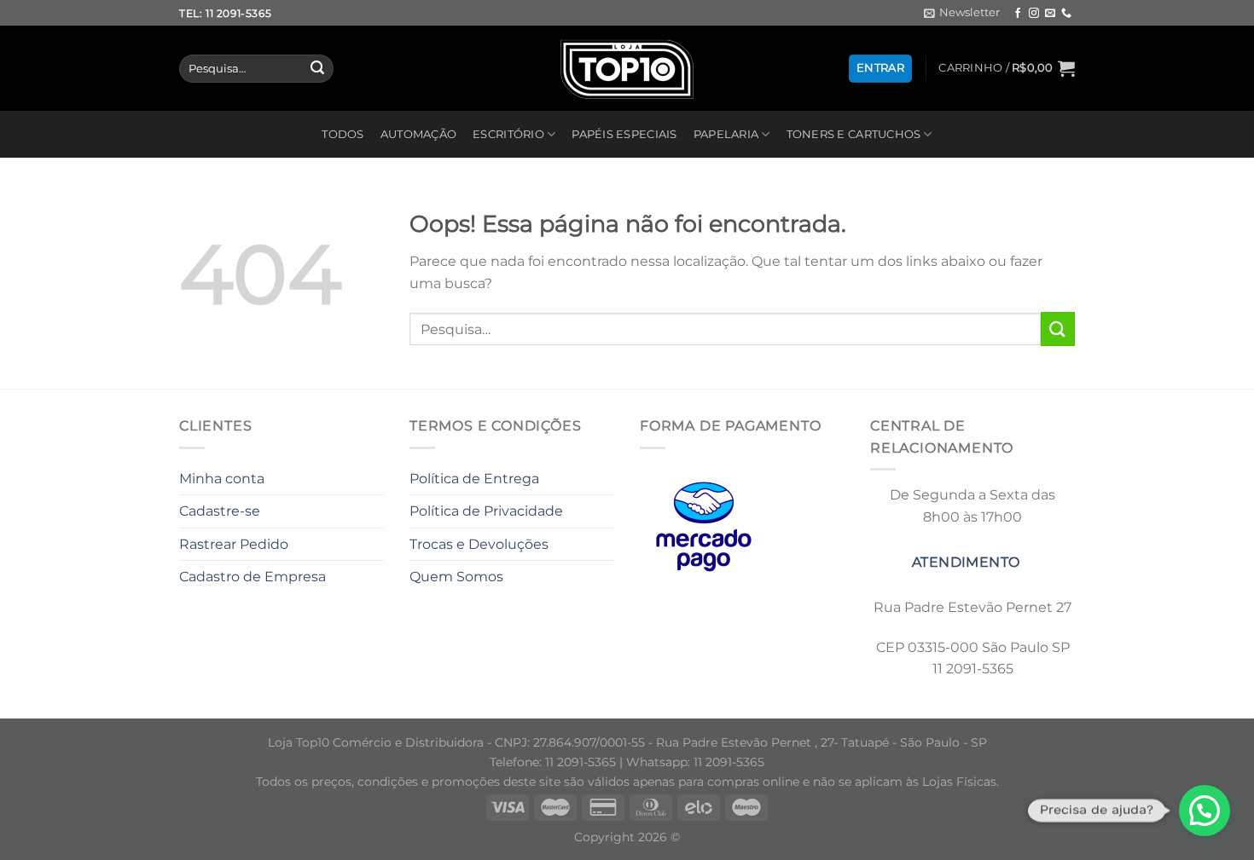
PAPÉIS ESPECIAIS (624, 134)
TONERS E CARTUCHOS (854, 134)
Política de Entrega (474, 478)
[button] (1204, 810)
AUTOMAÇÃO (418, 134)
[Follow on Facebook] (1018, 14)
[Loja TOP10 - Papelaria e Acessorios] (627, 69)
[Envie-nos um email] (1050, 14)
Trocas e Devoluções (479, 544)
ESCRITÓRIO (508, 134)
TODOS (342, 134)
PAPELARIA (726, 134)
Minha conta (221, 478)
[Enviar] (317, 69)
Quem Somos (456, 577)
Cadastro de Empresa (252, 577)
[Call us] (1066, 14)
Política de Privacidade (486, 511)
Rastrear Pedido (233, 544)
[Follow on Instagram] (1034, 14)
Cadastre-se (219, 511)
